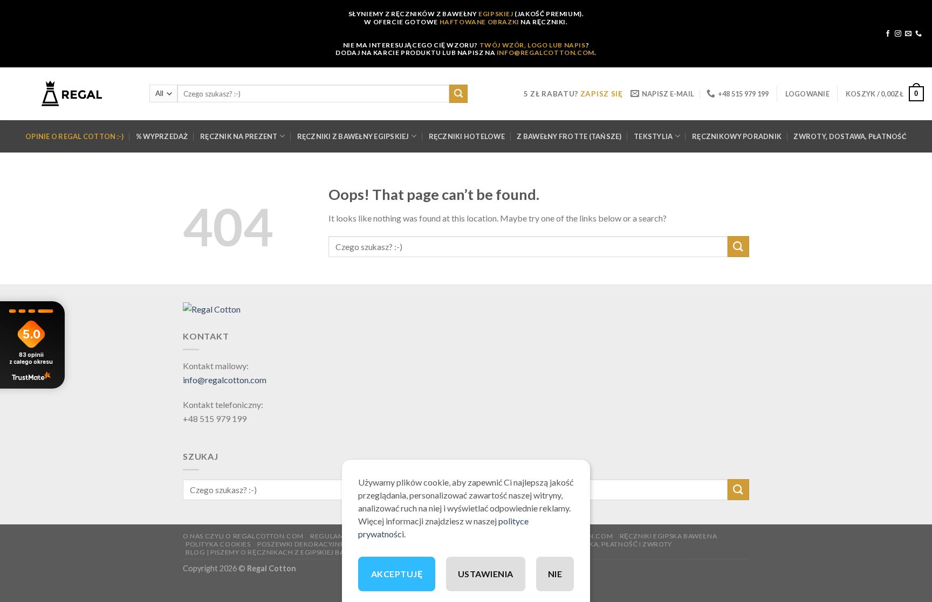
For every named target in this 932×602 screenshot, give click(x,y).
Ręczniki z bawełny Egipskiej (353, 136)
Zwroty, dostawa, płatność (849, 136)
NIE (555, 574)
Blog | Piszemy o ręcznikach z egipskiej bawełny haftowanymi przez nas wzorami (341, 552)
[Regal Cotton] (212, 308)
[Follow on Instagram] (898, 34)
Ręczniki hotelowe (467, 136)
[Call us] (918, 34)
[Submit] (458, 94)
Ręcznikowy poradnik (737, 136)
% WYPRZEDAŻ (162, 136)
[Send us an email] (908, 34)
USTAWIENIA (485, 574)
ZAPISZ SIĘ (601, 93)
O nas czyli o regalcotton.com (243, 536)
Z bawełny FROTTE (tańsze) (569, 136)
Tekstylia (653, 136)
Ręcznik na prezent (239, 136)
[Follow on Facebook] (888, 34)
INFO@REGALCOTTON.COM (545, 53)
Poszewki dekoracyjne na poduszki (324, 544)
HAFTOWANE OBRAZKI (479, 22)
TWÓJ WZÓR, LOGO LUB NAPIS (532, 45)
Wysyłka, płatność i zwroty (619, 544)
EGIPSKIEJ (495, 14)
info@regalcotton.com (224, 380)
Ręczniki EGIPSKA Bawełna (668, 536)
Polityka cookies (218, 544)
